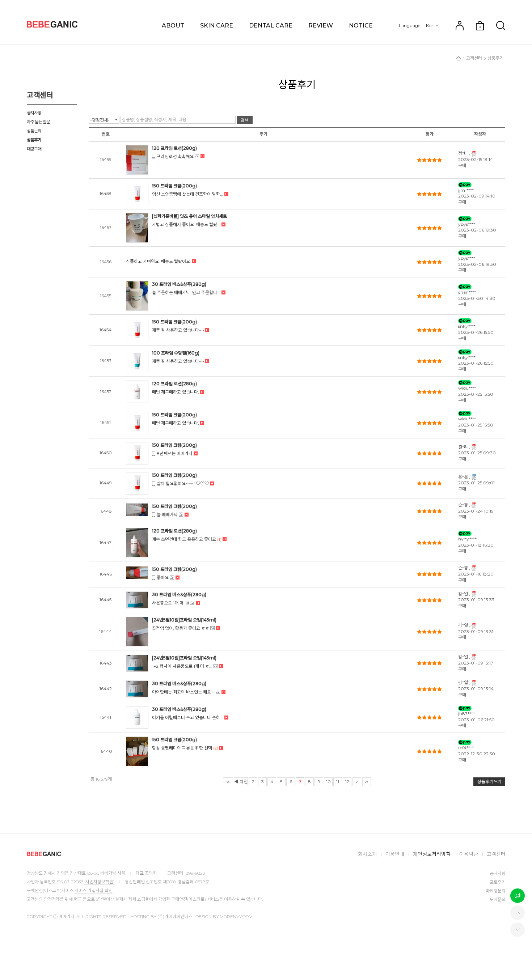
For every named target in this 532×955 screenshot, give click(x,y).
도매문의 (498, 899)
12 (347, 781)
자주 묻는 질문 (38, 121)
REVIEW (320, 25)
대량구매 (34, 149)
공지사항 (34, 112)
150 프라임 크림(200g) (174, 185)
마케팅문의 (496, 891)
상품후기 (34, 140)
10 (328, 781)
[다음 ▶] (356, 781)
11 (337, 781)
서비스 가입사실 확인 (94, 890)
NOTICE (361, 25)
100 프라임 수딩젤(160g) (175, 353)
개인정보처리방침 (432, 854)
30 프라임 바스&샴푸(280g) (179, 284)
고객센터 (474, 58)
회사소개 (367, 854)
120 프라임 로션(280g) (174, 148)
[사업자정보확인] (99, 881)
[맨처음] (228, 781)
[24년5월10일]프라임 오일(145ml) (184, 620)
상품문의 (34, 130)
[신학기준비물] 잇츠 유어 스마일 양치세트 (189, 216)
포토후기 (498, 882)
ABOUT (173, 25)
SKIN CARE (216, 25)
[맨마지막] (366, 781)
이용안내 (394, 854)
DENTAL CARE (270, 25)
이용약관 (468, 854)
